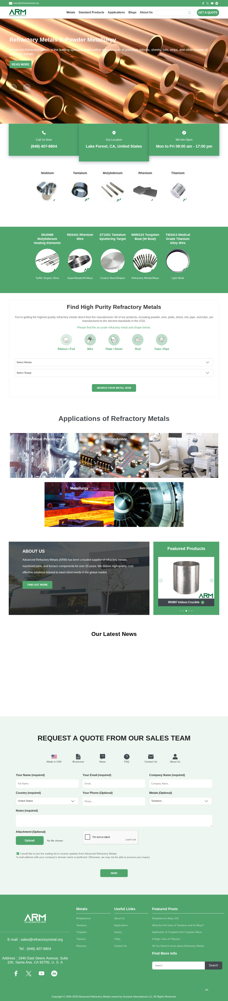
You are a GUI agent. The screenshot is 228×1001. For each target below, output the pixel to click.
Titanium (81, 939)
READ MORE (37, 64)
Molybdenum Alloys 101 (165, 918)
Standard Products (91, 12)
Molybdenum (83, 918)
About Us (146, 12)
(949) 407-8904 (44, 146)
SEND (114, 873)
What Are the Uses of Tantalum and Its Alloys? (178, 925)
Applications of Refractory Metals (114, 418)
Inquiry (118, 932)
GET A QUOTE (207, 12)
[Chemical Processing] (44, 476)
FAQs (117, 939)
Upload (30, 840)
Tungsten (81, 932)
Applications (116, 12)
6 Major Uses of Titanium (166, 939)
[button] (27, 87)
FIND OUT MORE (37, 584)
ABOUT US (33, 551)
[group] (47, 194)
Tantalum (81, 925)
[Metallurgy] (79, 525)
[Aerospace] (148, 525)
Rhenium (81, 946)
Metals (70, 12)
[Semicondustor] (114, 476)
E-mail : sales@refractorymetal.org (35, 939)
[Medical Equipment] (183, 476)
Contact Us (120, 946)
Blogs (132, 12)
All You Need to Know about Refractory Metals (178, 946)
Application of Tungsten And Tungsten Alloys (177, 932)
